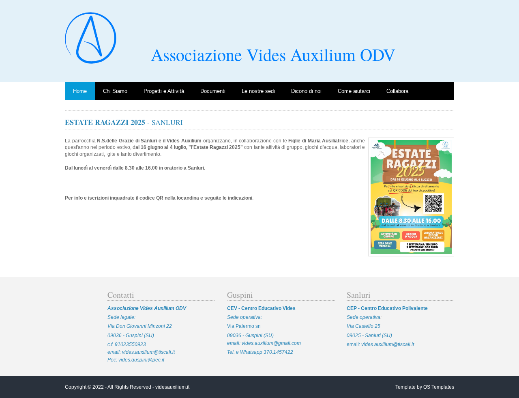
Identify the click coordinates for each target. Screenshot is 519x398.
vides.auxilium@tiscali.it (148, 352)
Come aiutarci (354, 91)
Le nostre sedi (258, 91)
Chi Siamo (115, 91)
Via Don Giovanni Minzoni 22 (139, 326)
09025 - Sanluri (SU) (369, 335)
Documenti (212, 91)
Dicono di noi (306, 91)
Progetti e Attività (164, 91)
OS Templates (438, 387)
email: (354, 344)
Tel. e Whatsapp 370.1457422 (260, 352)
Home (80, 91)
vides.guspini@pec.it (140, 360)
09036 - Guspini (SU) (130, 335)
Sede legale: (121, 317)
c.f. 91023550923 (126, 344)
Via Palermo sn (244, 326)
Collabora (397, 91)
